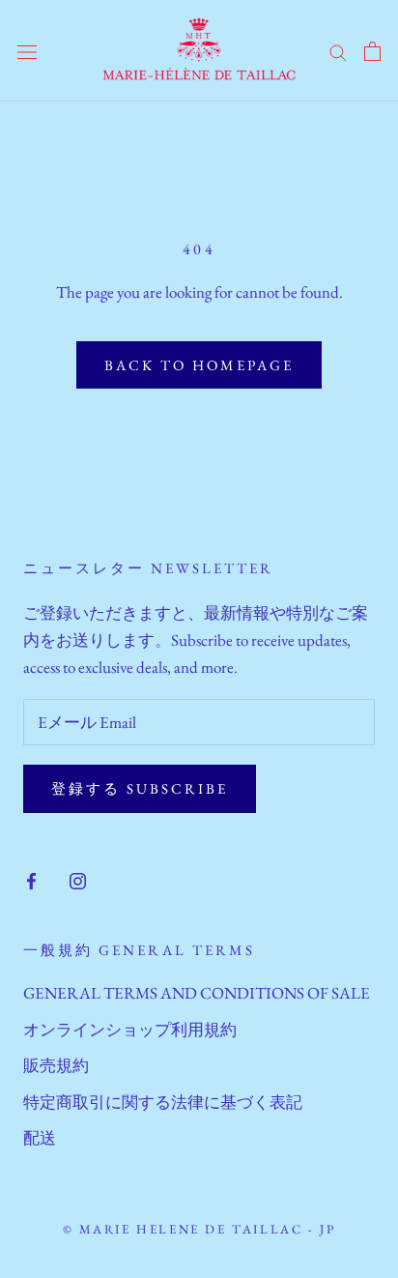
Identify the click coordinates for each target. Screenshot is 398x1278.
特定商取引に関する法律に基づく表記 (162, 1102)
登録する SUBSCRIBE (139, 788)
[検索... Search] (338, 51)
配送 (39, 1137)
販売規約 (56, 1065)
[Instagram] (78, 878)
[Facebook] (31, 878)
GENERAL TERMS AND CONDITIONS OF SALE (196, 992)
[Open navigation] (27, 51)
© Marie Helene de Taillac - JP (199, 1229)
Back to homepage (199, 365)
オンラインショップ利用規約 (130, 1029)
